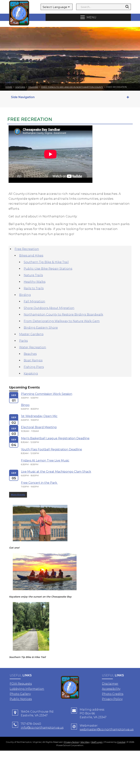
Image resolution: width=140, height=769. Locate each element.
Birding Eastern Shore (41, 327)
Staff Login (97, 742)
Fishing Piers (34, 367)
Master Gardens (31, 334)
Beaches (30, 354)
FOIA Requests (21, 683)
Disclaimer (110, 683)
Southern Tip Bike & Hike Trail (46, 262)
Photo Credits (112, 694)
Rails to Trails (34, 288)
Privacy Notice (71, 742)
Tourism (33, 87)
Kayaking (31, 373)
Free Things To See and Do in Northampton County (72, 87)
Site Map (85, 742)
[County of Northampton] (19, 14)
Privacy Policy (112, 699)
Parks (23, 340)
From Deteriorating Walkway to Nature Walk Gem (62, 321)
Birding (25, 295)
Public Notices (21, 699)
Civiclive (121, 742)
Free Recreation (27, 249)
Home (8, 87)
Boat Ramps (33, 360)
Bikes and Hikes (31, 255)
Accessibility (111, 689)
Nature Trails (33, 275)
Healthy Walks (34, 281)
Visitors (20, 87)
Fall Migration (34, 301)
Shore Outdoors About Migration (49, 308)
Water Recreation (32, 347)
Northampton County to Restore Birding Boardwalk (63, 314)
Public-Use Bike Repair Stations (48, 268)
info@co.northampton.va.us (42, 727)
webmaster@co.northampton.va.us (106, 729)
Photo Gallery (20, 694)
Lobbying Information (27, 689)
